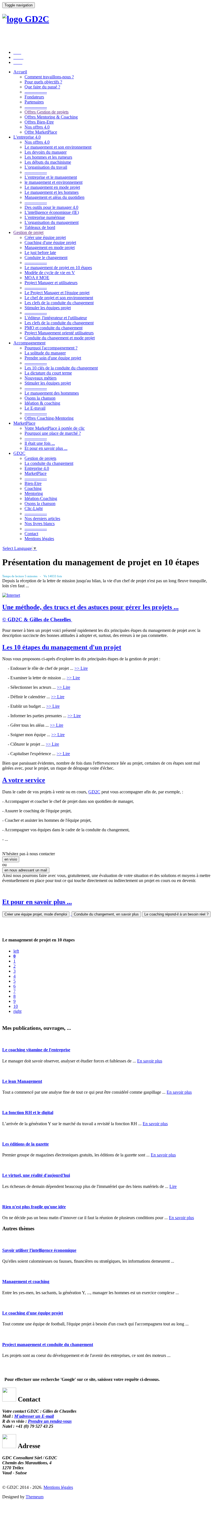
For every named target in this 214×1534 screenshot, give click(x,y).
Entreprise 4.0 (37, 468)
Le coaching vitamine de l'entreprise (36, 1049)
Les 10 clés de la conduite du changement (61, 368)
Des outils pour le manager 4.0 (51, 207)
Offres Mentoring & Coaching (51, 117)
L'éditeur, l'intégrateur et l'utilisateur (56, 317)
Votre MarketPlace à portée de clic (55, 428)
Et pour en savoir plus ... (46, 448)
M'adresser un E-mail (34, 1416)
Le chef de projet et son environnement (59, 297)
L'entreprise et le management (51, 177)
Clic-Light (34, 508)
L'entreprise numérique (45, 217)
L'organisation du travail (46, 167)
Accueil (20, 71)
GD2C (19, 453)
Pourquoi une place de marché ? (53, 433)
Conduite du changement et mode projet (60, 337)
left (16, 951)
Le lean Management (22, 1081)
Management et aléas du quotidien (54, 197)
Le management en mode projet (52, 187)
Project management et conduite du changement (47, 1344)
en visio (10, 859)
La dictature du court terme (48, 373)
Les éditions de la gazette (25, 1144)
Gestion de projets (40, 458)
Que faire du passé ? (42, 86)
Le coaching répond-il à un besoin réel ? (176, 914)
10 (15, 1006)
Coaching (33, 488)
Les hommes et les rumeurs (48, 157)
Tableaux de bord (40, 227)
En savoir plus (149, 1061)
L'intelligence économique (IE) (52, 212)
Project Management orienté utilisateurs (59, 332)
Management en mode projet (50, 247)
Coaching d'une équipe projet (50, 242)
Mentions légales (39, 538)
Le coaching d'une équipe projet (32, 1313)
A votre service (23, 780)
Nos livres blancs (40, 523)
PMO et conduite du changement (53, 327)
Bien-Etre (33, 483)
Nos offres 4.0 (37, 127)
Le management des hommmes (52, 393)
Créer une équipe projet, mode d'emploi (35, 914)
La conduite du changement (49, 463)
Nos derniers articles (42, 518)
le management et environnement (53, 182)
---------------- (36, 92)
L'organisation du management (52, 222)
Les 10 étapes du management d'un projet (61, 647)
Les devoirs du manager (46, 152)
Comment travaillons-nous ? (49, 76)
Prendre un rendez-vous (50, 1421)
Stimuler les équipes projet (48, 307)
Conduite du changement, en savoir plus (106, 914)
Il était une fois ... (40, 443)
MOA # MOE (37, 277)
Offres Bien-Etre (39, 122)
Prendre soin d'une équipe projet (53, 358)
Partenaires (34, 102)
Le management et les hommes (52, 192)
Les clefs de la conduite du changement (59, 302)
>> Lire (81, 668)
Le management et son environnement (58, 147)
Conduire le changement (46, 257)
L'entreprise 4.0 (27, 137)
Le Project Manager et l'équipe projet (57, 292)
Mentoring (34, 493)
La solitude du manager (45, 353)
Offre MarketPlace (41, 132)
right (17, 1011)
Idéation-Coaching (41, 498)
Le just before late (40, 252)
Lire (173, 1186)
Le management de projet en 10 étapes (58, 267)
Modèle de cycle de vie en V (50, 272)
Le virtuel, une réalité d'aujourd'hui (36, 1175)
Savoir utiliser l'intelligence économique (39, 1250)
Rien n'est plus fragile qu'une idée (34, 1206)
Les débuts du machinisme (48, 162)
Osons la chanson (40, 398)
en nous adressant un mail (25, 870)
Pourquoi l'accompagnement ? (51, 348)
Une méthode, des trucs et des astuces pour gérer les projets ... (90, 607)
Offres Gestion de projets (47, 112)
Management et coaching (25, 1281)
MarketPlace (24, 423)
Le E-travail (35, 408)
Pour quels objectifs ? (43, 81)
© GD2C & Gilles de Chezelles (36, 619)
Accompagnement (29, 342)
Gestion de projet (28, 232)
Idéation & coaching (42, 403)
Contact (31, 533)
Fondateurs (34, 97)
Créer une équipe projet (45, 237)
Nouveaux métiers (41, 378)
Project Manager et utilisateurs (51, 282)
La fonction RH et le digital (27, 1112)
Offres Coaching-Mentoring (49, 418)
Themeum (34, 1496)
